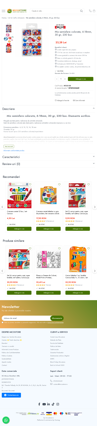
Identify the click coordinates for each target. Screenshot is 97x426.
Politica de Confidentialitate (55, 322)
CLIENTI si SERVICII (59, 332)
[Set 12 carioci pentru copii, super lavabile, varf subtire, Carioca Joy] (78, 195)
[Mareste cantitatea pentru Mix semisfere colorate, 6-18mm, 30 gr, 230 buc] (65, 79)
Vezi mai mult (9, 146)
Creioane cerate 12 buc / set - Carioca (17, 212)
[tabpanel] (32, 40)
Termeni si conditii (8, 346)
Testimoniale (54, 349)
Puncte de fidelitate (56, 343)
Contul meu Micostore (57, 337)
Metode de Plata (55, 340)
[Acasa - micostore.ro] (16, 11)
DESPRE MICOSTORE (11, 332)
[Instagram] (58, 404)
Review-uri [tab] (11, 164)
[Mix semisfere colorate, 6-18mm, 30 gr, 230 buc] (32, 40)
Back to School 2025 (57, 365)
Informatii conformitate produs (14, 150)
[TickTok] (53, 404)
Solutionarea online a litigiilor (59, 356)
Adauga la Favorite (63, 100)
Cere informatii (80, 100)
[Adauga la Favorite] (30, 184)
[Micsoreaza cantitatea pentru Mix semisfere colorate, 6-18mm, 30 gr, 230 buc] (56, 79)
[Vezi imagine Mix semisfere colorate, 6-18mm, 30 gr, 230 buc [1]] (9, 38)
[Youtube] (44, 404)
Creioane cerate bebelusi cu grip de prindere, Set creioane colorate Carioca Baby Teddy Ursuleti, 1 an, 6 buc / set (48, 212)
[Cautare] (81, 11)
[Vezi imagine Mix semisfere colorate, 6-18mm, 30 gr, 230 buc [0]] (9, 28)
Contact (4, 365)
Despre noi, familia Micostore (11, 337)
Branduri (4, 343)
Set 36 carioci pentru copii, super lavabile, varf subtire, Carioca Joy (18, 276)
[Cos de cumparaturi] (94, 11)
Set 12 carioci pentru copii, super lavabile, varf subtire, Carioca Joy (76, 212)
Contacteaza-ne (13, 395)
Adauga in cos (81, 79)
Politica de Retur (55, 346)
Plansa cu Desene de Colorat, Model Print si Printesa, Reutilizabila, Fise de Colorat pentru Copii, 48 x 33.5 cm (48, 276)
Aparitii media (6, 362)
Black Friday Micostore (57, 362)
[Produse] (3, 11)
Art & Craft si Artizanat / (17, 18)
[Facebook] (39, 404)
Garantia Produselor (56, 353)
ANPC (52, 359)
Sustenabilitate (6, 359)
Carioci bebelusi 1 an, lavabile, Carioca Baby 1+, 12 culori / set (76, 276)
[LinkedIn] (48, 404)
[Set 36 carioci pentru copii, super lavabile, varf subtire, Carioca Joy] (19, 259)
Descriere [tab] (8, 109)
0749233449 (57, 381)
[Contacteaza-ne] (90, 11)
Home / (5, 18)
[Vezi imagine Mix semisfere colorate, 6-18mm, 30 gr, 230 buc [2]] (9, 48)
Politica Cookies (7, 356)
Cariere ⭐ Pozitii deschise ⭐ (12, 340)
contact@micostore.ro (60, 384)
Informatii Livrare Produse (10, 349)
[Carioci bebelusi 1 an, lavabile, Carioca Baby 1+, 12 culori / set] (78, 259)
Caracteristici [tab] (11, 157)
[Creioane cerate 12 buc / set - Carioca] (19, 195)
